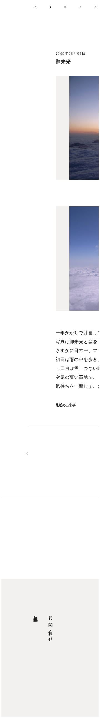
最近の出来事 (66, 405)
